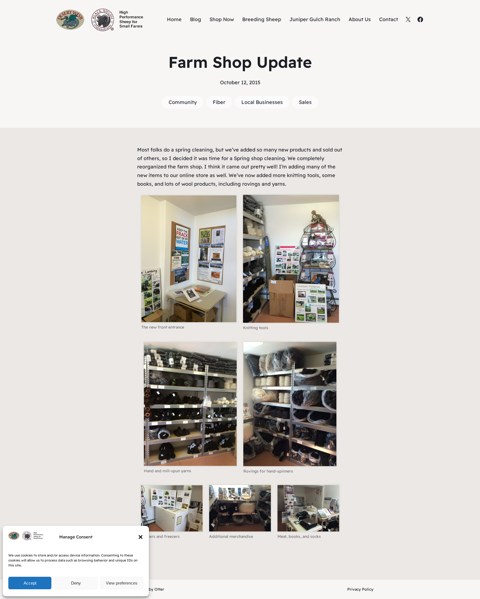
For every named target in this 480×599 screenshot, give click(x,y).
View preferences (122, 583)
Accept (30, 583)
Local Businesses (262, 102)
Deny (76, 583)
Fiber (219, 102)
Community (183, 102)
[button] (140, 537)
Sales (305, 102)
